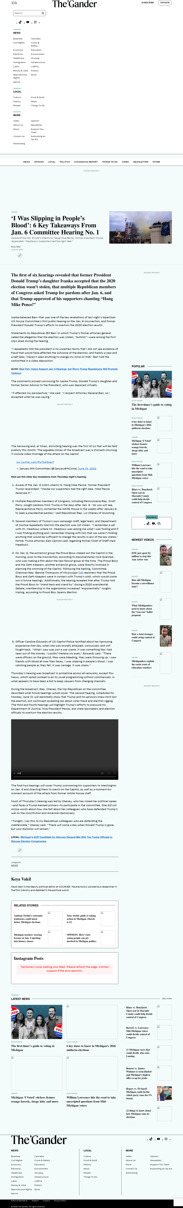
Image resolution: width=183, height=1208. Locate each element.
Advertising (19, 144)
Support (35, 1201)
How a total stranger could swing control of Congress (143, 637)
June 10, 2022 (87, 469)
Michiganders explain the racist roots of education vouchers (143, 664)
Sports (16, 82)
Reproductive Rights (21, 1190)
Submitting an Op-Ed (161, 1169)
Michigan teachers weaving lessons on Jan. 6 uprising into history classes (28, 938)
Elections (18, 54)
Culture (17, 97)
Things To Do (38, 106)
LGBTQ (35, 67)
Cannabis (35, 39)
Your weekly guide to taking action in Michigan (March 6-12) (81, 919)
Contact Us (19, 136)
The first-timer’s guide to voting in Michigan (152, 406)
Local (51, 162)
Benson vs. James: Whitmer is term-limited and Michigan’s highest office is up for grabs (139, 1073)
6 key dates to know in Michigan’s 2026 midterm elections (142, 425)
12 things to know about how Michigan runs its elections (138, 1114)
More (129, 1150)
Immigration (19, 62)
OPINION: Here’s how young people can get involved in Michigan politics (81, 938)
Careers (46, 1201)
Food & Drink (37, 97)
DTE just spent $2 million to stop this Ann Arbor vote (141, 556)
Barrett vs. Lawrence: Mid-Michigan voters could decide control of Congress (138, 1032)
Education (36, 50)
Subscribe (147, 3)
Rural (33, 75)
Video (16, 121)
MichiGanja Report (86, 162)
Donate (165, 3)
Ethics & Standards (19, 1201)
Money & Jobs (20, 71)
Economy (18, 50)
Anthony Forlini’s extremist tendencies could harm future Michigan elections (28, 919)
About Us (18, 125)
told (80, 573)
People (16, 106)
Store (16, 129)
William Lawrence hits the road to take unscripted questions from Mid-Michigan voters (142, 471)
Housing (35, 58)
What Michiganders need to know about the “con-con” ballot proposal (142, 610)
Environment (37, 54)
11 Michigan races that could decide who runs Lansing (138, 1053)
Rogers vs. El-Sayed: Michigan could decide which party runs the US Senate (139, 1093)
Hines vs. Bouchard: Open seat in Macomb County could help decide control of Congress (142, 496)
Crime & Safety (42, 1160)
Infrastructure (38, 62)
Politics (34, 71)
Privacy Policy (60, 1201)
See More (167, 998)
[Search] (43, 13)
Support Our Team (159, 1165)
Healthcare (18, 58)
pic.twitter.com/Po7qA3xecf (35, 462)
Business (17, 39)
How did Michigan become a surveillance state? (143, 583)
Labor (16, 67)
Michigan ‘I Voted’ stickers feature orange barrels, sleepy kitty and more (141, 447)
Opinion (35, 121)
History (17, 102)
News (34, 102)
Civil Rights (19, 43)
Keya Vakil (15, 246)
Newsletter (36, 125)
